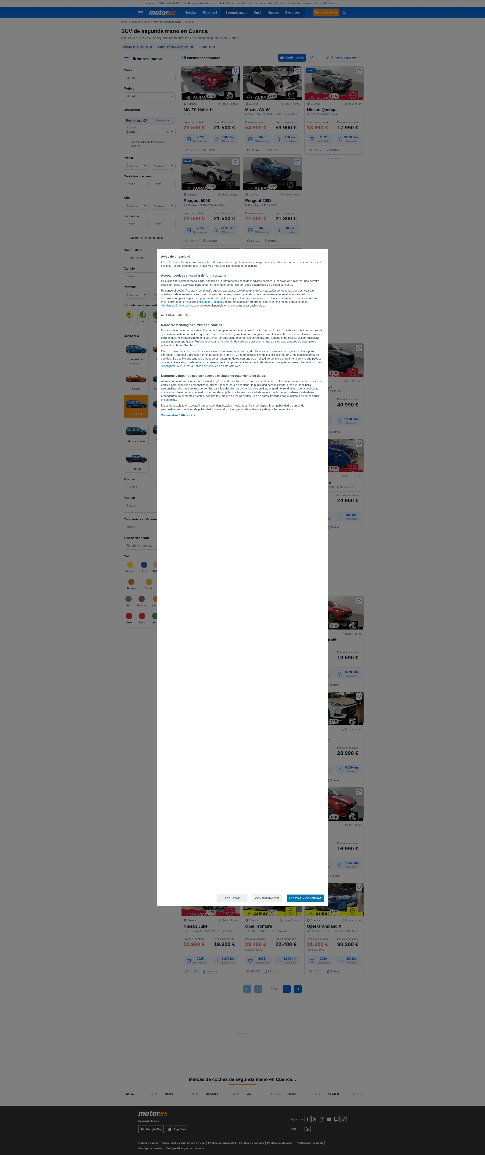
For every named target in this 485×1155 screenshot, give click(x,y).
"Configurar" (168, 366)
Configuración (267, 898)
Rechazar (232, 898)
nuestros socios (216, 351)
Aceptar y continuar (305, 898)
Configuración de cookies (177, 305)
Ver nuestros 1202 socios (178, 415)
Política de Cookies (209, 301)
